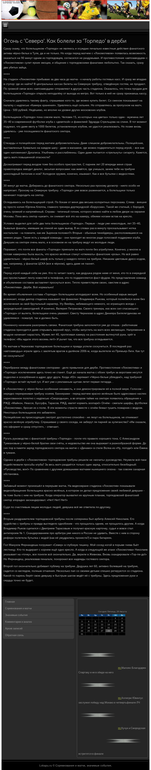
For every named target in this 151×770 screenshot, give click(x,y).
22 (115, 628)
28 (109, 631)
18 (88, 628)
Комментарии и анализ (18, 622)
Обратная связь (14, 635)
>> (119, 668)
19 (95, 628)
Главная (10, 602)
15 (115, 624)
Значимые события (16, 615)
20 (102, 628)
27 (102, 631)
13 (102, 624)
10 (82, 624)
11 (89, 624)
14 (109, 624)
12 (95, 624)
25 (88, 631)
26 (95, 631)
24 (82, 631)
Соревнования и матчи (18, 608)
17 (82, 628)
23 (122, 628)
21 (109, 628)
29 (115, 631)
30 (122, 631)
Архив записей (13, 628)
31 (82, 634)
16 (122, 624)
